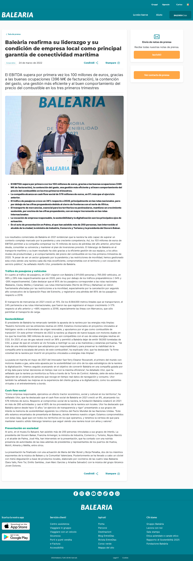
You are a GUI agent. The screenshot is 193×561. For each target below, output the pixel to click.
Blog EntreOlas (106, 535)
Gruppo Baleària (155, 523)
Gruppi (154, 4)
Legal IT (116, 558)
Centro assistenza (59, 523)
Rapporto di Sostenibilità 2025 (163, 539)
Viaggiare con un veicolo (63, 531)
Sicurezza (55, 535)
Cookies (125, 558)
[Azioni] (188, 4)
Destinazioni (104, 531)
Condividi (89, 62)
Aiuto (159, 14)
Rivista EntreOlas (107, 539)
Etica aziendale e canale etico (162, 535)
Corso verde (104, 543)
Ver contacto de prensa (156, 75)
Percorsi (102, 527)
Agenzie (166, 4)
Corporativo (10, 63)
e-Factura (55, 543)
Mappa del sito (106, 547)
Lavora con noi (154, 527)
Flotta (101, 523)
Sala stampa (153, 531)
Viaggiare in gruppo (60, 527)
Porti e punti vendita (61, 539)
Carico (179, 4)
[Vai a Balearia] (18, 14)
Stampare (111, 62)
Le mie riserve (140, 14)
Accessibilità (56, 547)
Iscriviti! (156, 54)
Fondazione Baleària (157, 543)
